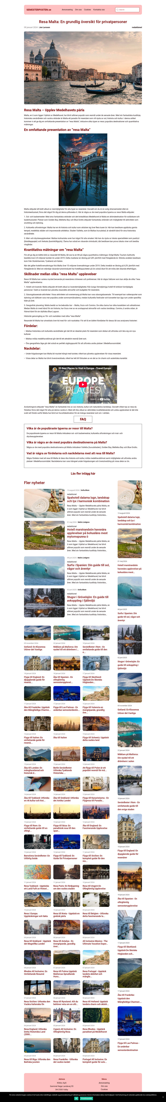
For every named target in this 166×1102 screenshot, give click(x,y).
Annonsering (67, 10)
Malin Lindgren (84, 522)
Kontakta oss (99, 10)
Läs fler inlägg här (83, 473)
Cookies (87, 10)
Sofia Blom (85, 490)
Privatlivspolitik (86, 1098)
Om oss (78, 10)
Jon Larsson (44, 27)
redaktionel (137, 27)
